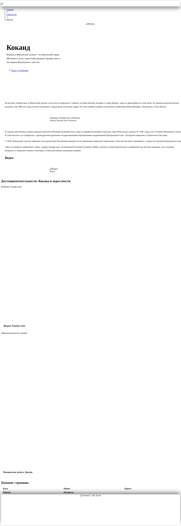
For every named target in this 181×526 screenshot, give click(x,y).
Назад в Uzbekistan (19, 70)
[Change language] (176, 3)
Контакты (116, 4)
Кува (5, 488)
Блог (82, 511)
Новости (90, 514)
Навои (67, 488)
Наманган (68, 492)
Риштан (7, 492)
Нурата (127, 488)
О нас (81, 507)
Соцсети (99, 511)
